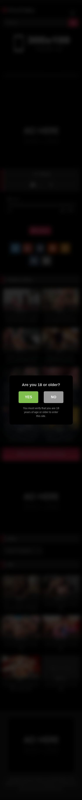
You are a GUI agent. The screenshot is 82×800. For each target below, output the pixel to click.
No (53, 397)
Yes (28, 397)
